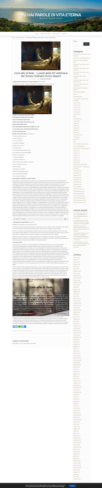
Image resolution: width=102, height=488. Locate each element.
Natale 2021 (76, 130)
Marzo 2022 (76, 378)
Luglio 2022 (76, 369)
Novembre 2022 (77, 360)
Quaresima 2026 (77, 184)
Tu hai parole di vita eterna (51, 14)
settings (62, 486)
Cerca (75, 41)
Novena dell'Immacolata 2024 (80, 144)
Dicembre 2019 (77, 440)
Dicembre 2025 (77, 275)
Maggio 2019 (76, 453)
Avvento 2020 (76, 105)
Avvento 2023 (76, 112)
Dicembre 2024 (77, 303)
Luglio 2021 (76, 396)
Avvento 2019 (76, 102)
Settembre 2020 (77, 419)
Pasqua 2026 (76, 162)
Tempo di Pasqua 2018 (79, 195)
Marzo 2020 (76, 433)
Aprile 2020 (76, 431)
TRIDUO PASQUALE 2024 (79, 198)
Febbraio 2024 (77, 326)
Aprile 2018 (76, 474)
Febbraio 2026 (77, 271)
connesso (20, 343)
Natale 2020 (76, 128)
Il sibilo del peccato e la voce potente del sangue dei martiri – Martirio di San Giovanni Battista (81, 222)
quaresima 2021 (77, 175)
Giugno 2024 (76, 316)
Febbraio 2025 (76, 298)
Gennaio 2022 (76, 383)
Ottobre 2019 (76, 444)
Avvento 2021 (76, 107)
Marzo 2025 (76, 296)
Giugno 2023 (76, 344)
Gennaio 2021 (76, 410)
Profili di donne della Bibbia (80, 164)
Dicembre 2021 (77, 385)
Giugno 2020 (76, 426)
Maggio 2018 (76, 472)
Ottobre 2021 (76, 390)
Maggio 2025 (76, 291)
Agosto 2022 (76, 367)
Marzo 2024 (76, 323)
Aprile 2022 (76, 376)
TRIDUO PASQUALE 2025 (79, 200)
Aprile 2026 (76, 266)
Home (36, 33)
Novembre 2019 (77, 442)
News (74, 141)
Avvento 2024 (76, 114)
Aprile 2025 (76, 294)
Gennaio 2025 (76, 300)
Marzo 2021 (76, 405)
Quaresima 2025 (77, 182)
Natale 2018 (76, 123)
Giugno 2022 (76, 371)
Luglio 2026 (76, 259)
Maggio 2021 (76, 401)
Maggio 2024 (76, 319)
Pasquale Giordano (46, 78)
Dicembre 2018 (77, 465)
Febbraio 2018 (76, 479)
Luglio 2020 (76, 424)
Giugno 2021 (76, 399)
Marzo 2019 (76, 458)
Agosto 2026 (76, 257)
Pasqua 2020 (76, 153)
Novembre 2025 (77, 278)
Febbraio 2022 (76, 380)
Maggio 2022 (76, 374)
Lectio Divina (56, 33)
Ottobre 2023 (76, 335)
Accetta (72, 485)
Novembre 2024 (77, 305)
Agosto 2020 (76, 421)
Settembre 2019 (77, 447)
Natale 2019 (76, 125)
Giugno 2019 (76, 451)
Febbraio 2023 (76, 353)
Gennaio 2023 (76, 355)
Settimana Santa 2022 (78, 189)
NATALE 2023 (76, 137)
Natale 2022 (76, 132)
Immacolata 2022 (77, 118)
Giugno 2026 (76, 262)
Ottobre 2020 (76, 417)
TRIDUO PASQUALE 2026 (79, 202)
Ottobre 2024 (76, 307)
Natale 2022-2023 (77, 134)
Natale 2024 (76, 139)
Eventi (74, 116)
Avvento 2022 (76, 109)
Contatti (64, 33)
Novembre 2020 (77, 415)
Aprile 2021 (76, 403)
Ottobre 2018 (76, 469)
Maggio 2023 (76, 346)
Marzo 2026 (76, 268)
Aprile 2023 (76, 348)
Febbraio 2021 (76, 408)
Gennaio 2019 (76, 463)
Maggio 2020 (76, 428)
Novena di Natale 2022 (79, 146)
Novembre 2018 (77, 467)
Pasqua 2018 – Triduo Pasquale (81, 148)
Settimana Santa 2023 (78, 191)
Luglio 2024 (76, 314)
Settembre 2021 (77, 392)
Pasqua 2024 (76, 160)
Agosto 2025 (76, 284)
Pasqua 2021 (76, 155)
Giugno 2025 (76, 289)
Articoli (75, 94)
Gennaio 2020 (76, 437)
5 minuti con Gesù (45, 33)
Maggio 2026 (76, 264)
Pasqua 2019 (76, 150)
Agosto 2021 (76, 394)
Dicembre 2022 (77, 358)
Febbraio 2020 (77, 435)
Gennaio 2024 (76, 328)
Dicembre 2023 (77, 330)
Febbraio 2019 (76, 460)
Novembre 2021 (77, 387)
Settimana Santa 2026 (78, 193)
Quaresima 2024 (77, 179)
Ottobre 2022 (76, 362)
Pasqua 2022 (76, 157)
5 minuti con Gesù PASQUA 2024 (81, 58)
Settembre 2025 (77, 282)
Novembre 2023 (77, 332)
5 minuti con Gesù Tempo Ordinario (25, 330)
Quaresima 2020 (77, 173)
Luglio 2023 (76, 342)
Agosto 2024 (76, 312)
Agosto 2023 (76, 339)
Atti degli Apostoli (77, 96)
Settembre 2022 (77, 364)
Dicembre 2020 (77, 412)
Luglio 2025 (76, 287)
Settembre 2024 (77, 310)
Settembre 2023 (77, 337)
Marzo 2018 (76, 476)
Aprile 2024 (76, 321)
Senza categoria (77, 186)
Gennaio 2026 (76, 273)
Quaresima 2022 (77, 177)
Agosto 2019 (76, 449)
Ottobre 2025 (76, 280)
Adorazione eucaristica (79, 92)
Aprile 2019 (76, 456)
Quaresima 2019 (77, 170)
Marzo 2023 (76, 351)
